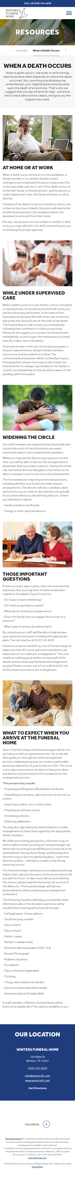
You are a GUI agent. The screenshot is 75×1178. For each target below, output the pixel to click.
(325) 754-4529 (42, 3)
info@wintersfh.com (37, 1075)
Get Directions (37, 1088)
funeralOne (37, 1166)
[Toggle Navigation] (65, 50)
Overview (22, 50)
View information (13, 1138)
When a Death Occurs (46, 50)
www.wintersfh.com (37, 1080)
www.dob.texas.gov (37, 1158)
